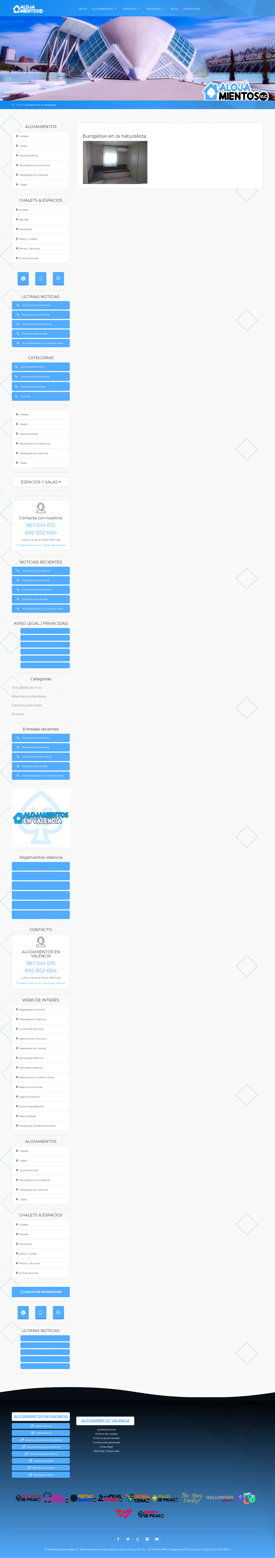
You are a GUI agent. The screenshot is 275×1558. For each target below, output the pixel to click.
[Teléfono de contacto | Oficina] (23, 278)
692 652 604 (41, 532)
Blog (175, 8)
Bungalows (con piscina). (34, 165)
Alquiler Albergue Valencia (43, 1454)
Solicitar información (43, 1291)
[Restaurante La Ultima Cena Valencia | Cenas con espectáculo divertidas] (137, 1498)
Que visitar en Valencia (36, 305)
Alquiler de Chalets (43, 1461)
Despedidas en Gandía (32, 1048)
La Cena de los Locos (31, 1028)
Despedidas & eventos (32, 1009)
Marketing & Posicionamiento (37, 1125)
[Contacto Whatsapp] (58, 278)
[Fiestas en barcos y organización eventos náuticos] (83, 1498)
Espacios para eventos (35, 314)
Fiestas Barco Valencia (32, 1019)
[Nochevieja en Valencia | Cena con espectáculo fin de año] (192, 1498)
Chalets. (24, 209)
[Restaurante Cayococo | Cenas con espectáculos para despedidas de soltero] (246, 1498)
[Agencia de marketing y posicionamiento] (124, 1514)
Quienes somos (46, 631)
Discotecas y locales (43, 1474)
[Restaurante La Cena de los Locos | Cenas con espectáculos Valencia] (55, 1498)
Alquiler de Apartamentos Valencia (43, 1440)
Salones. (24, 219)
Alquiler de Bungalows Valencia (43, 1447)
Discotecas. (25, 229)
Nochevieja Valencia (31, 1058)
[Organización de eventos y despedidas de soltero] (28, 1498)
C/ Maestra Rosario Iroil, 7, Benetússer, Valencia (41, 545)
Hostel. (23, 145)
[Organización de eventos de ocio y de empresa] (151, 1514)
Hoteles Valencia (43, 1426)
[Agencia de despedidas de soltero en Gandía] (110, 1498)
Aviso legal (47, 658)
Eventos (26, 396)
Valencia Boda (27, 1116)
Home (19, 104)
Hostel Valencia (43, 1433)
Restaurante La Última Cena (36, 1077)
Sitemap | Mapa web (46, 665)
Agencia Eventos (29, 1096)
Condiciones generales (47, 651)
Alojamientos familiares (36, 324)
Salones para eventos (43, 1468)
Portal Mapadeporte (31, 1106)
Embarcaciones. (29, 258)
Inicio (83, 8)
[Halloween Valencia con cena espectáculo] (219, 1498)
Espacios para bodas (34, 333)
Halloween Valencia (31, 1067)
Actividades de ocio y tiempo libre (42, 343)
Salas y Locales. (28, 238)
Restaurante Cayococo (33, 1038)
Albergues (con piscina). (34, 174)
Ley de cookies (46, 638)
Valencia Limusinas (30, 1087)
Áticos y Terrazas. (29, 248)
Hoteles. (24, 136)
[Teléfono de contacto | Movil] (40, 278)
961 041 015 (40, 525)
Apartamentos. (28, 155)
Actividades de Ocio (32, 366)
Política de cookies (27, 875)
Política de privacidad (47, 645)
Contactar (191, 8)
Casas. (23, 184)
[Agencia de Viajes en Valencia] (165, 1498)
